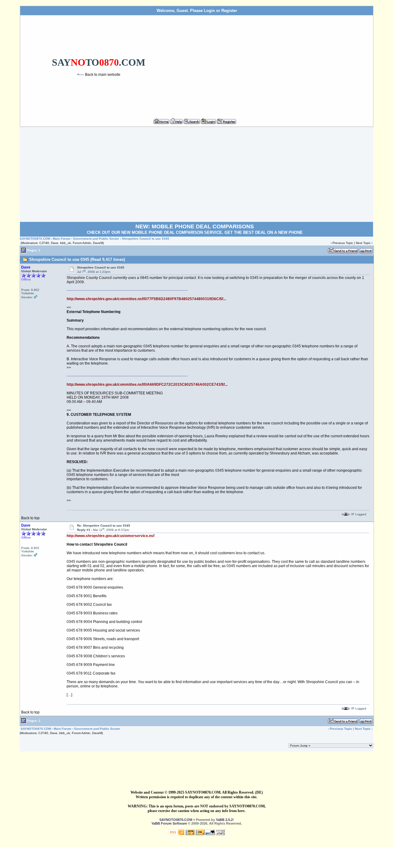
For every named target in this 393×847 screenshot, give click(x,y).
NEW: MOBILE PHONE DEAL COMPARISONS (194, 226)
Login (209, 10)
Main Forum (61, 238)
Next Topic (363, 243)
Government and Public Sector (96, 238)
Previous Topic (343, 243)
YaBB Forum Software (169, 823)
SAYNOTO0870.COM (35, 238)
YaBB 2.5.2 (224, 820)
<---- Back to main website (98, 74)
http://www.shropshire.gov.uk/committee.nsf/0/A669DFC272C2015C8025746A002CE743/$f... (147, 384)
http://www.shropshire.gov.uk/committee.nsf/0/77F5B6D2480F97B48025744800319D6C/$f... (146, 299)
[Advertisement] (274, 64)
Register (229, 10)
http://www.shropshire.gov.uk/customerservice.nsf (110, 536)
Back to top (30, 518)
